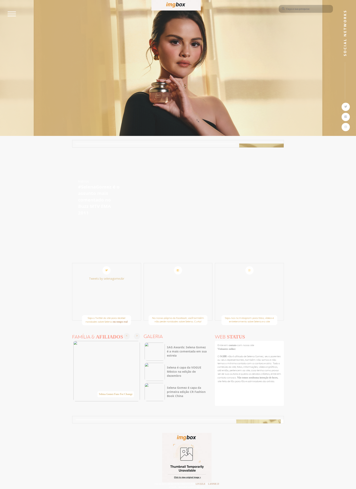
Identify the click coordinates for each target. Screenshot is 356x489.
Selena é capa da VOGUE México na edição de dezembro (184, 371)
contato (233, 345)
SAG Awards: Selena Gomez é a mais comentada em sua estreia (187, 351)
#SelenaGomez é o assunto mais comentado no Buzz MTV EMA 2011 (98, 200)
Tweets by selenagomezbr (106, 278)
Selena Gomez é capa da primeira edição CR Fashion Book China (186, 392)
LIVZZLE (201, 484)
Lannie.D (213, 484)
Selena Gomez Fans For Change (115, 394)
